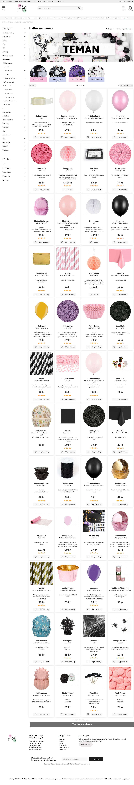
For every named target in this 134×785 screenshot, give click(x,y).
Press (61, 743)
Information (121, 1)
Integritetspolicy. (84, 764)
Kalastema (21, 18)
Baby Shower (30, 18)
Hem (3, 22)
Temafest (13, 18)
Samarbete (62, 745)
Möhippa (86, 18)
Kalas (6, 18)
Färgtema (40, 18)
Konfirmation (95, 18)
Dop (46, 18)
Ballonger (71, 18)
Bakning (79, 18)
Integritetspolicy (64, 747)
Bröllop (52, 18)
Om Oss (61, 741)
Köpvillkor (62, 739)
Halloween (124, 18)
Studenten (116, 18)
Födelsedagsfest (105, 18)
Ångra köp (62, 749)
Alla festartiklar (61, 18)
